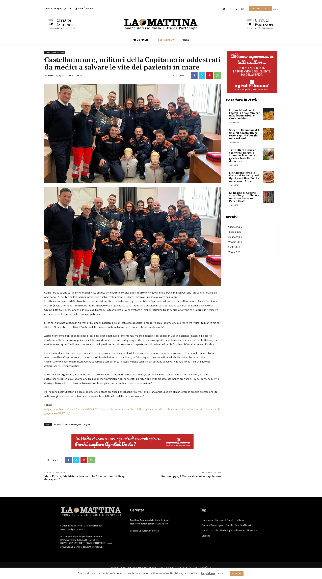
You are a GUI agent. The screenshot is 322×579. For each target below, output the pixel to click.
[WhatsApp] (217, 75)
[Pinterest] (236, 9)
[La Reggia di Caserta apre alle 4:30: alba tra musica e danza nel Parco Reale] (268, 197)
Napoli (87, 424)
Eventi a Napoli (243, 525)
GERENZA (144, 530)
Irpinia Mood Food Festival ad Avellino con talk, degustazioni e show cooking (244, 114)
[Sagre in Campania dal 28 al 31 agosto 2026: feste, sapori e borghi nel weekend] (268, 134)
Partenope (226, 530)
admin (50, 75)
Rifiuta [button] (221, 573)
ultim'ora (239, 530)
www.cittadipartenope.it (72, 529)
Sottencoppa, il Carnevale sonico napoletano (191, 476)
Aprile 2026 (234, 247)
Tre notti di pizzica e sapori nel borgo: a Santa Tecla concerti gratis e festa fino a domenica (243, 156)
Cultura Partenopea (54, 52)
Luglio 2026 (234, 231)
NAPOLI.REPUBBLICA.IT (72, 543)
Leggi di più (208, 573)
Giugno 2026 (235, 236)
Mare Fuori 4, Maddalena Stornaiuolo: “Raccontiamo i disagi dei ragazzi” (84, 478)
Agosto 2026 (235, 226)
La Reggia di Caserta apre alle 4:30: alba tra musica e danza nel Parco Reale (244, 197)
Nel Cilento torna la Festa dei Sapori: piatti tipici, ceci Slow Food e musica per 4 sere (244, 177)
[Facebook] (230, 9)
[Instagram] (242, 9)
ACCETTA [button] (236, 573)
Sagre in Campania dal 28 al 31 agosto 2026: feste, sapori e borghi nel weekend (244, 134)
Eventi (229, 525)
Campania (207, 520)
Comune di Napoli (224, 520)
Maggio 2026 (235, 241)
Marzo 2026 (234, 252)
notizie (214, 530)
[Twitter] (224, 9)
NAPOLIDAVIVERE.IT (70, 539)
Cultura (57, 424)
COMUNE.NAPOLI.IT (95, 543)
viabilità (206, 535)
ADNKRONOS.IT (90, 539)
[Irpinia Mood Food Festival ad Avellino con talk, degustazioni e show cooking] (268, 114)
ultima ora (251, 530)
